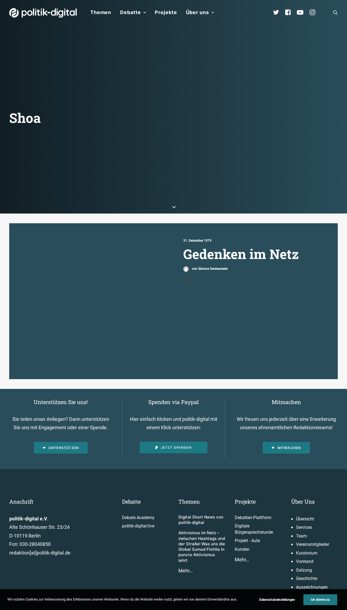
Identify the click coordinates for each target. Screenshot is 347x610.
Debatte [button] (130, 12)
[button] (335, 12)
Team (301, 536)
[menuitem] (100, 12)
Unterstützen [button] (64, 448)
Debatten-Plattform (253, 517)
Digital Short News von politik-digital (200, 519)
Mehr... (190, 278)
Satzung (304, 570)
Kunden (242, 549)
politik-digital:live (138, 526)
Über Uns (303, 501)
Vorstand (304, 561)
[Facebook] (290, 12)
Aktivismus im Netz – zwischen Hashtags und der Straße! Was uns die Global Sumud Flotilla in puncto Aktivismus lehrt (201, 546)
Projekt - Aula (247, 540)
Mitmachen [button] (289, 448)
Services (304, 527)
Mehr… (185, 570)
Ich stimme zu (320, 600)
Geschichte (306, 578)
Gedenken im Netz (241, 254)
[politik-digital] (43, 13)
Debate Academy (138, 517)
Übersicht (305, 519)
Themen (100, 12)
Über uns (197, 12)
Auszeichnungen (312, 587)
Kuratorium (306, 553)
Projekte (166, 12)
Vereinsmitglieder (312, 544)
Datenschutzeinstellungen (277, 600)
